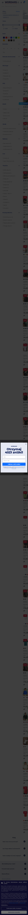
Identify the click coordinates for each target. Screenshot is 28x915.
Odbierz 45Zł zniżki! (14, 464)
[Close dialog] (26, 444)
